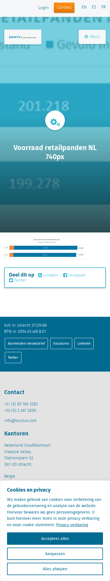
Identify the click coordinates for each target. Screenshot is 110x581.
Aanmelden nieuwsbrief (26, 343)
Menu (94, 37)
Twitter (19, 280)
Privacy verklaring (72, 525)
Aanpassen (55, 554)
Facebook (76, 275)
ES (94, 7)
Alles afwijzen (55, 569)
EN (84, 7)
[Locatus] (23, 37)
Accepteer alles (55, 538)
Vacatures (61, 343)
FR (103, 7)
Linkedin (50, 275)
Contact (64, 7)
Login (43, 8)
